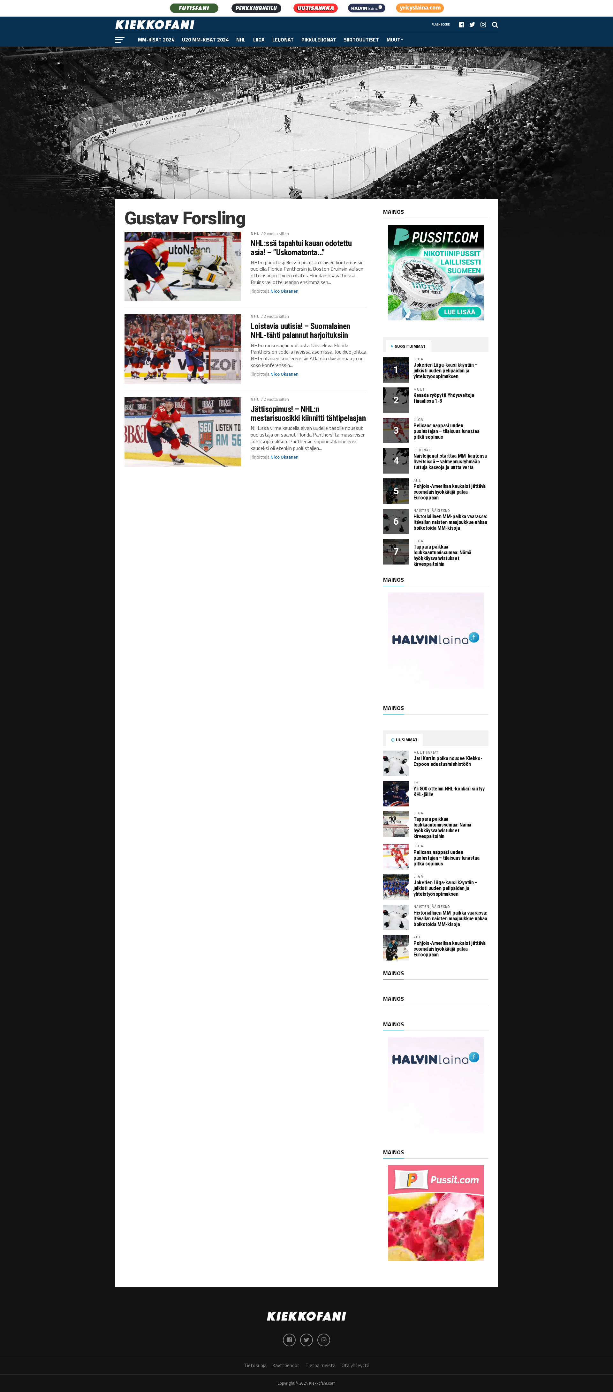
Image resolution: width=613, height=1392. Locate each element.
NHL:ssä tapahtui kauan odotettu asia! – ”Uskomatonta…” (301, 248)
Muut (393, 39)
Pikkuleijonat (318, 39)
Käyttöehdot (286, 1365)
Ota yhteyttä (355, 1365)
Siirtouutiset (361, 39)
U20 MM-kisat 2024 (205, 39)
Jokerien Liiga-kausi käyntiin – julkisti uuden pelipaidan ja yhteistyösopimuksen (445, 370)
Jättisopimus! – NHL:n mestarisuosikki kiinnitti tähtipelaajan (308, 414)
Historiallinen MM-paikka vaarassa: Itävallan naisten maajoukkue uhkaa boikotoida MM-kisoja (450, 522)
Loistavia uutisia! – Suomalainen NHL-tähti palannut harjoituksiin (300, 331)
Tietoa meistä (321, 1365)
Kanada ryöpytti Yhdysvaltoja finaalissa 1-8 (443, 398)
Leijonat (283, 39)
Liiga (259, 39)
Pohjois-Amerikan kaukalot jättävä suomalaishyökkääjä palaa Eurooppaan (449, 492)
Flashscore (441, 24)
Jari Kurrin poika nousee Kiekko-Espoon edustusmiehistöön (447, 761)
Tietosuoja (255, 1365)
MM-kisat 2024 (156, 39)
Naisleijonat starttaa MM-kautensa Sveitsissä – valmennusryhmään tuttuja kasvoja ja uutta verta (450, 461)
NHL (241, 39)
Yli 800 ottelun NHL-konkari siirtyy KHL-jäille (448, 791)
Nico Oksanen (284, 291)
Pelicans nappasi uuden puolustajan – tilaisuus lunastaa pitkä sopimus (446, 431)
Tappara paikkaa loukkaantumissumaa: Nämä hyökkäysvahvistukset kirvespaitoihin (442, 555)
